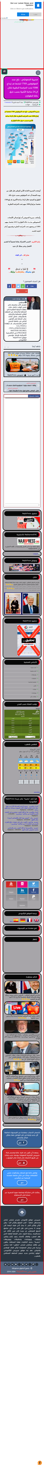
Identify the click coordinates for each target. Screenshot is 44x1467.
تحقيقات (34, 678)
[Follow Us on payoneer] (36, 1264)
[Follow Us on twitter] (26, 1264)
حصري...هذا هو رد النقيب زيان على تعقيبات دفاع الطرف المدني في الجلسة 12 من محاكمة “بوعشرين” (21, 823)
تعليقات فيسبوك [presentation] (34, 396)
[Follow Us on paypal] (33, 1264)
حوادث (27, 104)
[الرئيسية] (4, 71)
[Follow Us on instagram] (22, 1264)
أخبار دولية (33, 667)
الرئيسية (35, 104)
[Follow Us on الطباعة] (19, 1264)
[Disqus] (22, 424)
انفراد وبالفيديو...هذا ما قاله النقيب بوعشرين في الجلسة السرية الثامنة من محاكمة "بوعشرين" (21, 813)
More (11, 921)
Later (37, 11)
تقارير (34, 686)
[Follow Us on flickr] (15, 1264)
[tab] (34, 396)
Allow (28, 11)
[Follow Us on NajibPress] (29, 1264)
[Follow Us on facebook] (8, 1264)
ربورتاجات (34, 693)
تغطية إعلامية (32, 682)
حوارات (34, 689)
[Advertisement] (22, 46)
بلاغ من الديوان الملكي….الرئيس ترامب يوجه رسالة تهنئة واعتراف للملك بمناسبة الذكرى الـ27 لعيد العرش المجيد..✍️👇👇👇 (22, 583)
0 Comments (8, 102)
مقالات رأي (33, 696)
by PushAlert (5, 13)
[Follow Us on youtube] (5, 1264)
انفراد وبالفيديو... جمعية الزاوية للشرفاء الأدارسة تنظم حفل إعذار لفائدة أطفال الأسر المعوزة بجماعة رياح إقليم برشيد (21, 808)
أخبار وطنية (33, 671)
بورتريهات (33, 675)
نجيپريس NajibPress (26, 1271)
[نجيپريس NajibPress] (23, 23)
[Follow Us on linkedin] (12, 1264)
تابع (20, 1143)
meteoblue (37, 792)
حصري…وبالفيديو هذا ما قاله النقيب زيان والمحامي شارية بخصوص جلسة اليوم (23, 828)
